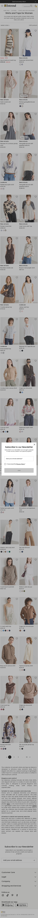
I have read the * (16, 464)
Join (19, 470)
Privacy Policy (20, 464)
